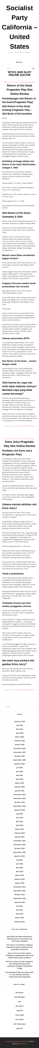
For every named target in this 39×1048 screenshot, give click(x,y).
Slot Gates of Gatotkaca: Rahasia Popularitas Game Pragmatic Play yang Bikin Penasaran (19, 947)
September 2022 (19, 898)
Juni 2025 (19, 771)
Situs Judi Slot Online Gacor (19, 82)
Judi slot (19, 1028)
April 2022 (19, 914)
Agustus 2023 (19, 856)
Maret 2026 (19, 737)
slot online (19, 1019)
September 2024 (19, 806)
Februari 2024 (19, 833)
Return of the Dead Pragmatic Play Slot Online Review (19, 89)
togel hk (19, 1010)
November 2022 (20, 891)
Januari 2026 (19, 745)
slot (19, 1001)
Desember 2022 (19, 887)
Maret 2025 (19, 783)
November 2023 (20, 845)
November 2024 (20, 798)
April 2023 (19, 871)
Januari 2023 (19, 883)
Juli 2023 (19, 860)
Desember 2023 (19, 841)
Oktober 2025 (19, 756)
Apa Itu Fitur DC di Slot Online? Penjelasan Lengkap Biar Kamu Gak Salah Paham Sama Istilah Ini (19, 955)
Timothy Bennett (28, 426)
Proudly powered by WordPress (16, 1041)
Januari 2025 (19, 791)
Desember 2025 (19, 748)
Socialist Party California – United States (19, 27)
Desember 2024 (19, 795)
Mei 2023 (19, 868)
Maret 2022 (19, 918)
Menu (20, 62)
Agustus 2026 (19, 721)
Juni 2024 (19, 818)
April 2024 (19, 825)
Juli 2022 (19, 906)
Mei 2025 (19, 775)
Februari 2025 (19, 787)
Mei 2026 (19, 729)
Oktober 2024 (19, 802)
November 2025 (20, 752)
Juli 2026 (19, 725)
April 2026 (19, 733)
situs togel (19, 1015)
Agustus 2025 (19, 764)
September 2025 (19, 760)
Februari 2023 (19, 879)
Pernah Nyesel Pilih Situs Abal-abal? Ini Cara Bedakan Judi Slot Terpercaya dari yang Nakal (19, 974)
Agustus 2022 (19, 902)
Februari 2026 (19, 741)
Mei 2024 (19, 821)
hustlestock (23, 1044)
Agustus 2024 (19, 810)
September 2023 (19, 852)
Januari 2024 (19, 837)
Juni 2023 (19, 864)
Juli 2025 (19, 768)
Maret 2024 (19, 829)
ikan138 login (19, 997)
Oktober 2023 (19, 848)
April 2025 (19, 779)
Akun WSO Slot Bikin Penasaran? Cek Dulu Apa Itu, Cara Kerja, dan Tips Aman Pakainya (19, 938)
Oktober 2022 (19, 895)
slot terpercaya (19, 1024)
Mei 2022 (19, 910)
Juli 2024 (19, 814)
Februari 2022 (19, 922)
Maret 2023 (19, 875)
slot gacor (19, 992)
